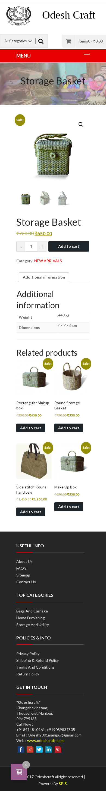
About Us (24, 561)
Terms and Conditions (35, 667)
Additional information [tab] (44, 277)
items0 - (91, 41)
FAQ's (21, 568)
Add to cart (68, 246)
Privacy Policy (27, 653)
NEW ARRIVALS (48, 260)
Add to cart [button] (30, 427)
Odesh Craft (68, 15)
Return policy (27, 674)
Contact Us (26, 581)
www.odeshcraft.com (45, 740)
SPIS (63, 783)
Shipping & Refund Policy (37, 660)
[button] (81, 124)
